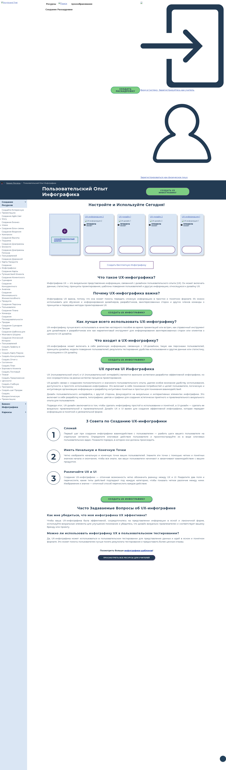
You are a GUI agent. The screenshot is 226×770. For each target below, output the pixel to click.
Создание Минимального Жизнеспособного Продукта (11, 296)
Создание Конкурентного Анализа (9, 286)
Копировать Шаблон (98, 221)
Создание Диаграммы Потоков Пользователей (13, 253)
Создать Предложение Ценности (13, 379)
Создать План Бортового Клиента (11, 367)
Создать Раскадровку (125, 90)
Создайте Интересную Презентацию (13, 211)
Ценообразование (81, 4)
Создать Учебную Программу (10, 385)
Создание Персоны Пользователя (11, 305)
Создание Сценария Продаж (12, 327)
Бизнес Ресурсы (13, 183)
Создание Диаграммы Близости (13, 245)
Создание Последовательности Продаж (12, 319)
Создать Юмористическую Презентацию (11, 396)
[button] (64, 4)
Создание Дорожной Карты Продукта (12, 260)
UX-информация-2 (94, 217)
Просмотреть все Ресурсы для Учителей (126, 558)
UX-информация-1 (191, 217)
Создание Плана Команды (10, 311)
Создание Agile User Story (12, 217)
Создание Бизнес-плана (11, 223)
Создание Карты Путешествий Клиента (13, 272)
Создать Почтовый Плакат (11, 373)
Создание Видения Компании (11, 233)
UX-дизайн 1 (125, 217)
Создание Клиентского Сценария (13, 278)
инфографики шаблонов (138, 550)
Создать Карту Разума (12, 353)
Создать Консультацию (13, 356)
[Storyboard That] (9, 2)
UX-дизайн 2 (156, 217)
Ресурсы (51, 4)
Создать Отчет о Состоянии (9, 361)
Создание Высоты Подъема (11, 239)
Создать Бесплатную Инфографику (126, 265)
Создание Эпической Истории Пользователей (12, 341)
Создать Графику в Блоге (11, 348)
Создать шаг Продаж (12, 390)
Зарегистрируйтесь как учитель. (176, 90)
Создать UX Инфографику (168, 191)
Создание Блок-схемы (13, 228)
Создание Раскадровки (59, 9)
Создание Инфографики (9, 266)
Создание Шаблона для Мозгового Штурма (13, 333)
